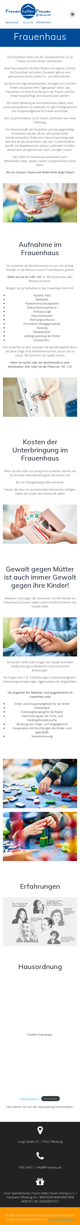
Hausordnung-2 (30, 1098)
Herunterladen (50, 1098)
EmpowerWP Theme (61, 1219)
